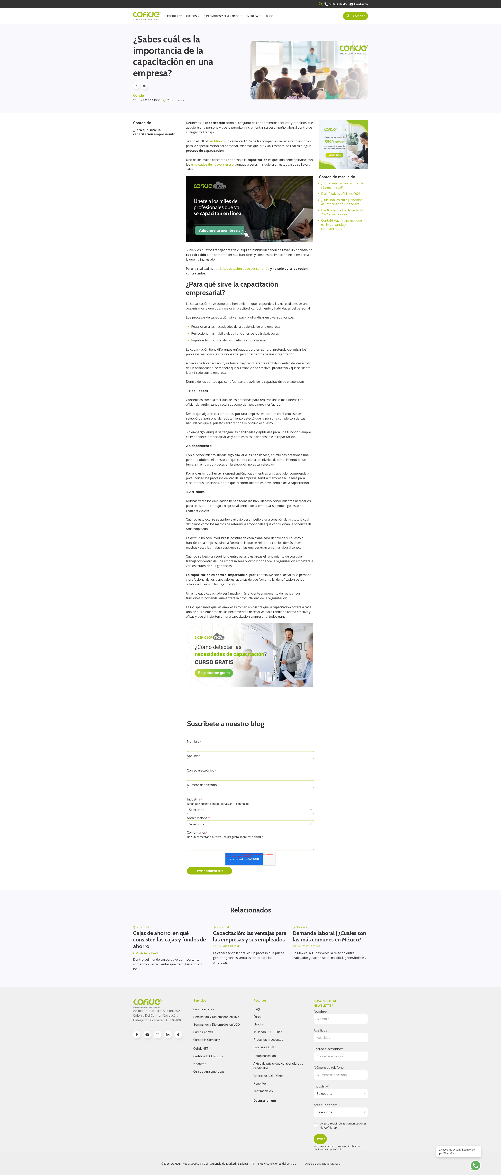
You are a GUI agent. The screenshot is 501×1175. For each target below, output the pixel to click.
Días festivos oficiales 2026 (340, 193)
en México (217, 141)
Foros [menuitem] (257, 1017)
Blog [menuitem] (269, 16)
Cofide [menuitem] (174, 16)
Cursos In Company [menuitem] (206, 1040)
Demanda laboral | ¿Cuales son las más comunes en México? (329, 936)
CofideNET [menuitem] (200, 1048)
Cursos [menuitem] (191, 16)
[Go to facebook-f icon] (137, 1034)
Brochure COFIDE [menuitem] (265, 1047)
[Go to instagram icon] (157, 1034)
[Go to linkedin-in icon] (168, 1034)
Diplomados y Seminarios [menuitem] (221, 16)
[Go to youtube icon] (147, 1034)
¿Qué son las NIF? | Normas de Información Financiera (341, 202)
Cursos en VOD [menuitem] (203, 1032)
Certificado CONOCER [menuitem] (208, 1056)
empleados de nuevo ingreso (212, 164)
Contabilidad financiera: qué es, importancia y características (341, 224)
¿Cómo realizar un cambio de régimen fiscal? (342, 185)
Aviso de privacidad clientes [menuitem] (322, 1163)
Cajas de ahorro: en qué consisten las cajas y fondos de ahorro (169, 939)
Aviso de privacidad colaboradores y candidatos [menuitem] (278, 1066)
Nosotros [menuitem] (199, 1064)
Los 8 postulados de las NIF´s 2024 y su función (342, 212)
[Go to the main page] (147, 16)
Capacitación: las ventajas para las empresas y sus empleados (250, 936)
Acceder (358, 16)
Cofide (138, 95)
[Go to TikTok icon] (178, 1034)
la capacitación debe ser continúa (244, 268)
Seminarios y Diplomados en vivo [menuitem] (216, 1017)
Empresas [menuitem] (252, 16)
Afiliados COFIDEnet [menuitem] (267, 1032)
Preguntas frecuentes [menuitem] (268, 1039)
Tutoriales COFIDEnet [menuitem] (268, 1076)
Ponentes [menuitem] (260, 1083)
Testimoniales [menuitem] (263, 1091)
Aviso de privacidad (331, 1149)
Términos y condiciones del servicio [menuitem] (273, 1163)
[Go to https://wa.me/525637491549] (475, 1165)
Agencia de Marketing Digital (229, 1163)
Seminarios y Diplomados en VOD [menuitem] (216, 1024)
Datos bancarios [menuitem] (264, 1056)
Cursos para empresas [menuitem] (208, 1071)
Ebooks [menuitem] (258, 1024)
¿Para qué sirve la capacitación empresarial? (154, 132)
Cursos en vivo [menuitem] (203, 1009)
